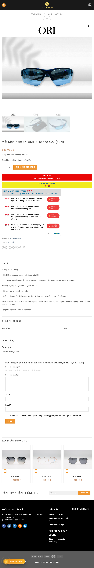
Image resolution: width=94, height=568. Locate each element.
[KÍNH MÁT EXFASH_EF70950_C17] (16, 459)
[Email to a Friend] (16, 247)
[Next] (92, 465)
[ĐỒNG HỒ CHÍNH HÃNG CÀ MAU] (47, 5)
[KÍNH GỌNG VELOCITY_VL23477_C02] (47, 459)
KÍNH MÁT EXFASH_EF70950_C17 (16, 476)
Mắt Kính (59, 14)
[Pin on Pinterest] (20, 247)
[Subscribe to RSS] (20, 526)
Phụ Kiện (48, 14)
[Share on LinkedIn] (24, 247)
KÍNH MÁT (11, 242)
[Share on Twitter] (12, 247)
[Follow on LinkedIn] (25, 526)
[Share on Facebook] (8, 247)
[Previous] (2, 465)
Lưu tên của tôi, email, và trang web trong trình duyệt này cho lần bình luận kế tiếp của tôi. (45, 416)
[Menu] (4, 5)
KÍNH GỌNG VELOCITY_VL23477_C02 (47, 476)
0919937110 (9, 517)
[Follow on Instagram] (9, 526)
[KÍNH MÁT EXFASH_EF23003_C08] (78, 459)
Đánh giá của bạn (12, 367)
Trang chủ (36, 14)
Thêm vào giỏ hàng (25, 167)
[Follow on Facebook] (4, 526)
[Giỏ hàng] (90, 5)
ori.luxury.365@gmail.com (14, 520)
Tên (7, 395)
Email (8, 405)
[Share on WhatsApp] (4, 247)
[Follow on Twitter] (15, 526)
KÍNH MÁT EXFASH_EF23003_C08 (78, 476)
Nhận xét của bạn (12, 375)
